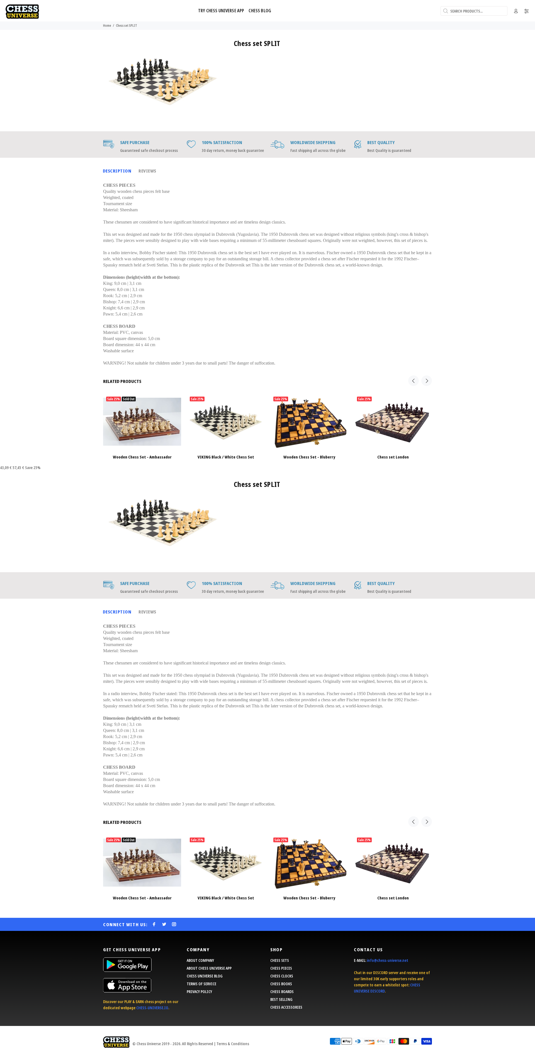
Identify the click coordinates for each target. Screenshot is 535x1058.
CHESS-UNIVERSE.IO (152, 1007)
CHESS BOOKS (281, 983)
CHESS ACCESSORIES (286, 1007)
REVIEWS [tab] (147, 171)
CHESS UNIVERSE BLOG (204, 976)
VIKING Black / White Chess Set (226, 457)
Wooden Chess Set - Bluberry (309, 457)
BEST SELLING (281, 999)
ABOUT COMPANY (200, 960)
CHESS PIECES (281, 968)
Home (107, 25)
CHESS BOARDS (282, 991)
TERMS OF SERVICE (201, 983)
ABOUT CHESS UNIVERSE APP (209, 968)
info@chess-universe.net (387, 960)
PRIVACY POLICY (199, 991)
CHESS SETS (279, 960)
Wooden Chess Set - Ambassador (142, 457)
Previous (413, 380)
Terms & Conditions (233, 1043)
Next (426, 380)
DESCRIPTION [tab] (117, 171)
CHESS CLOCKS (281, 976)
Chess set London (393, 457)
